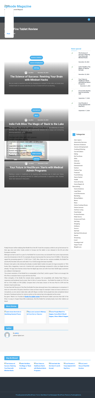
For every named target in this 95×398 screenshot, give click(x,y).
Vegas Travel (78, 244)
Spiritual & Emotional (80, 233)
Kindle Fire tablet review (32, 296)
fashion (76, 168)
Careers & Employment (36, 62)
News (75, 203)
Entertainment (36, 110)
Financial (77, 172)
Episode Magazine (17, 6)
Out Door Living (78, 210)
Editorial (76, 161)
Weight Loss (77, 247)
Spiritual (76, 230)
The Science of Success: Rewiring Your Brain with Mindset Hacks (36, 78)
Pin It (8, 33)
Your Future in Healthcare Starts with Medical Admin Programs (36, 169)
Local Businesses (79, 193)
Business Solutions (36, 57)
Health (76, 179)
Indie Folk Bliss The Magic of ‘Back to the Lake (36, 124)
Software (77, 226)
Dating (76, 154)
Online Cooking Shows (81, 205)
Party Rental (77, 212)
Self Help (36, 68)
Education (77, 163)
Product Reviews (79, 214)
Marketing (77, 196)
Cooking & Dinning (79, 149)
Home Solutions (79, 189)
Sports (76, 235)
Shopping (77, 224)
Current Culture (78, 151)
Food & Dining (78, 175)
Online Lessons (36, 153)
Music (36, 115)
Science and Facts (79, 219)
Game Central (78, 177)
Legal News (77, 191)
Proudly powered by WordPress (25, 395)
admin (17, 333)
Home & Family (78, 182)
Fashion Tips (78, 170)
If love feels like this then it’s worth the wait (85, 92)
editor (31, 72)
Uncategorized (78, 242)
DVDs (75, 158)
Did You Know (78, 156)
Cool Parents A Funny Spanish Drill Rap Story (84, 104)
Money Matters (78, 198)
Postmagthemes (76, 395)
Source (76, 228)
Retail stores (78, 217)
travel (75, 240)
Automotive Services (80, 142)
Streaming (77, 237)
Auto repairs (78, 140)
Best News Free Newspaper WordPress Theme (55, 395)
